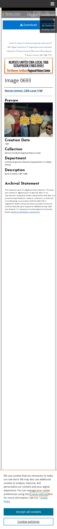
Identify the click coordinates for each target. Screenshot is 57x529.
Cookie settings (39, 494)
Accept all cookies (28, 512)
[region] (28, 499)
